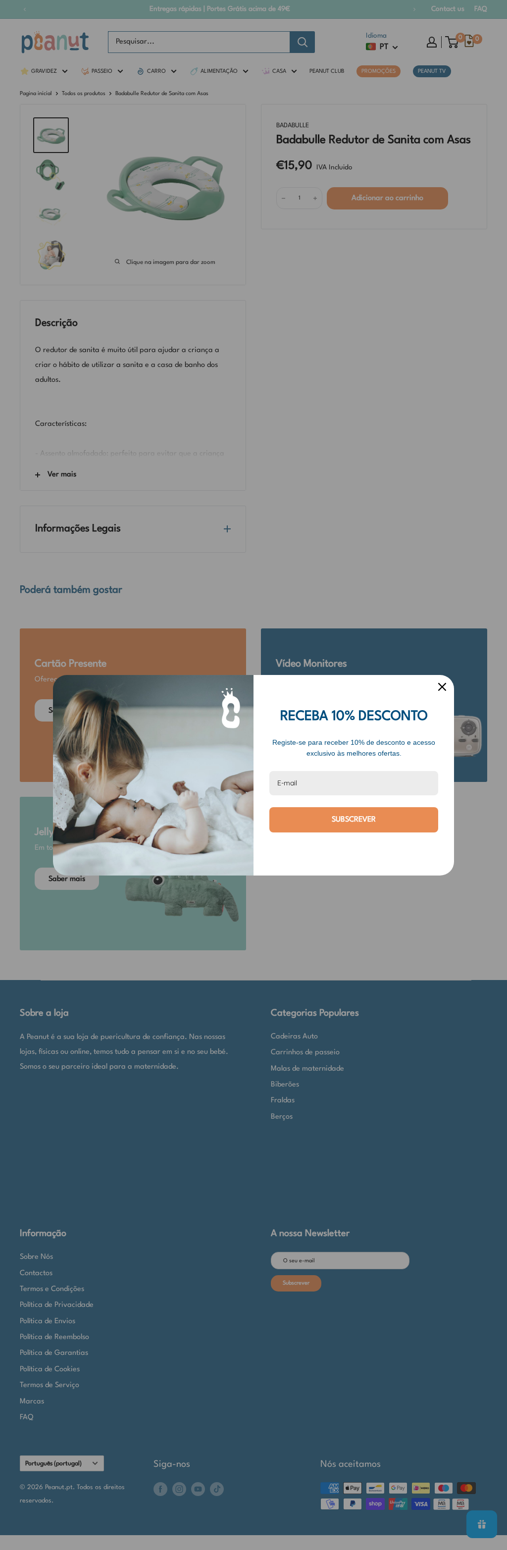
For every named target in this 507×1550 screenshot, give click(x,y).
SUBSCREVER (354, 820)
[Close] (442, 687)
